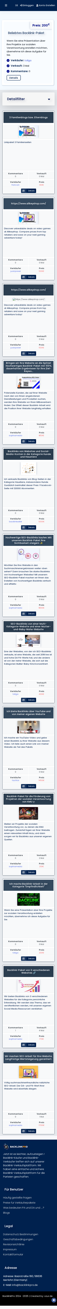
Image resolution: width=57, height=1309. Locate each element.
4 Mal (41, 1029)
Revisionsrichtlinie (13, 1244)
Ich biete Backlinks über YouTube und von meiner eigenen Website (29, 713)
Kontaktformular (13, 1254)
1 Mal (41, 1115)
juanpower (15, 271)
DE (16, 5)
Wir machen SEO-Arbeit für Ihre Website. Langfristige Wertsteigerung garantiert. (28, 1057)
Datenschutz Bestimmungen (20, 1234)
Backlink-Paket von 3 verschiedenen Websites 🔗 (28, 971)
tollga (28, 60)
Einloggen (28, 5)
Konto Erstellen (46, 5)
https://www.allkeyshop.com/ (28, 203)
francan (15, 185)
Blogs (6, 1213)
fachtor (15, 780)
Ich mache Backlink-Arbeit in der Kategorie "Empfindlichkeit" (28, 885)
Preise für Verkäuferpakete (19, 1202)
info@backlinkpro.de (25, 1285)
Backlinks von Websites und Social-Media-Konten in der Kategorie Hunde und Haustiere (28, 454)
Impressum (10, 1249)
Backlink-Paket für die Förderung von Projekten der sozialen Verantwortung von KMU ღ (28, 799)
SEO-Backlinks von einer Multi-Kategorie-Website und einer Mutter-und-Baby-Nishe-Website (28, 626)
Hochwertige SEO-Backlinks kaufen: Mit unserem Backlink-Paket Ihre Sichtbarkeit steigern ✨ (29, 540)
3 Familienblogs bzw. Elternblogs (28, 117)
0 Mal (41, 175)
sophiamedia (15, 435)
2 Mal (41, 856)
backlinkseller (15, 521)
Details (13, 77)
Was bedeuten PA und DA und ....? (23, 1208)
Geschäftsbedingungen (18, 1239)
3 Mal (41, 943)
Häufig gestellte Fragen (17, 1197)
